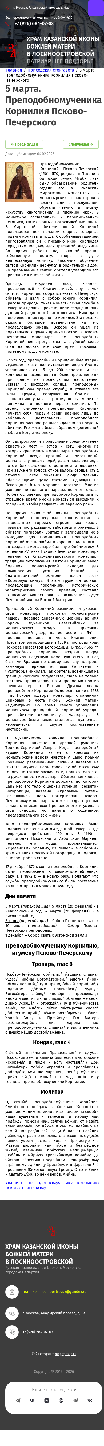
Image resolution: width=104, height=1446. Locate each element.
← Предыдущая (24, 144)
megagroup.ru (65, 1354)
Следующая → (81, 144)
